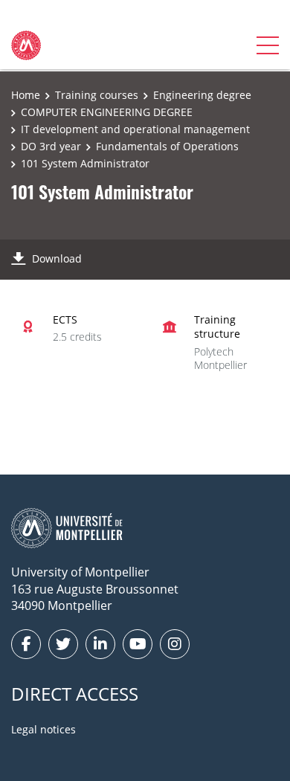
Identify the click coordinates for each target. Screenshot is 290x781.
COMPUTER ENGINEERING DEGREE (107, 112)
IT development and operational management (135, 129)
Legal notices (43, 729)
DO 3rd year (51, 146)
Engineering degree (202, 95)
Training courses (96, 95)
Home (25, 95)
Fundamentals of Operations (167, 146)
